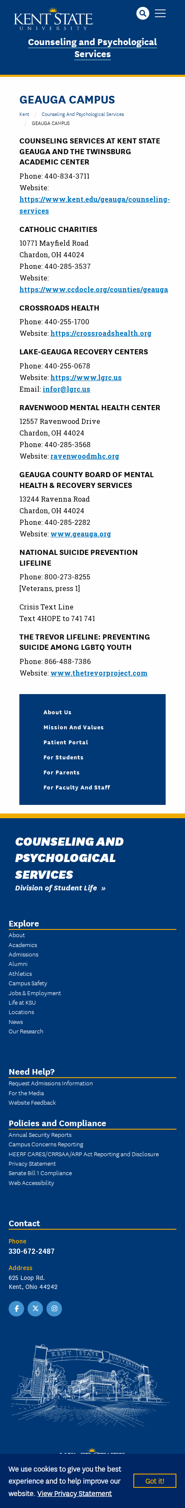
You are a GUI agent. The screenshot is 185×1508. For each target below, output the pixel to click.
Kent (24, 114)
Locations (21, 1011)
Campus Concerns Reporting (46, 1144)
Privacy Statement (32, 1163)
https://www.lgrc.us (86, 377)
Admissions (23, 954)
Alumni (18, 963)
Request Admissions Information (51, 1083)
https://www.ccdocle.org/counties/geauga (93, 289)
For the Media (26, 1092)
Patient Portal (65, 742)
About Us (57, 712)
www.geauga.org (80, 533)
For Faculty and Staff (76, 787)
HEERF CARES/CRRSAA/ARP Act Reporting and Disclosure (84, 1153)
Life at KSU (22, 1002)
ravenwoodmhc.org (84, 455)
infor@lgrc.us (66, 388)
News (16, 1021)
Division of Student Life (56, 887)
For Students (63, 757)
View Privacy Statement (74, 1492)
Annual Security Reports (40, 1134)
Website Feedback (32, 1102)
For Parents (61, 772)
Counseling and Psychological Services (92, 47)
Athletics (20, 973)
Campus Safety (28, 982)
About (17, 934)
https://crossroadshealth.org (100, 333)
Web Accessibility (31, 1182)
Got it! (154, 1480)
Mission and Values (73, 727)
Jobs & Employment (35, 992)
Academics (23, 944)
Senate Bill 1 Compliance (40, 1172)
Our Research (26, 1031)
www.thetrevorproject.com (99, 672)
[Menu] (160, 14)
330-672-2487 (32, 1250)
